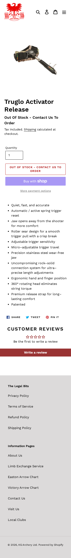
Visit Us (13, 509)
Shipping (30, 129)
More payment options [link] (35, 190)
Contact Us (16, 498)
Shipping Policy (19, 428)
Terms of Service (20, 406)
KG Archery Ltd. (27, 544)
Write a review (35, 352)
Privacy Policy (18, 396)
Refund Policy (18, 417)
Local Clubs (17, 520)
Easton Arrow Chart (23, 477)
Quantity (11, 147)
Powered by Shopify (50, 544)
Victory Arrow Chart (23, 488)
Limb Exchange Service (25, 466)
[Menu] (64, 12)
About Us (15, 455)
